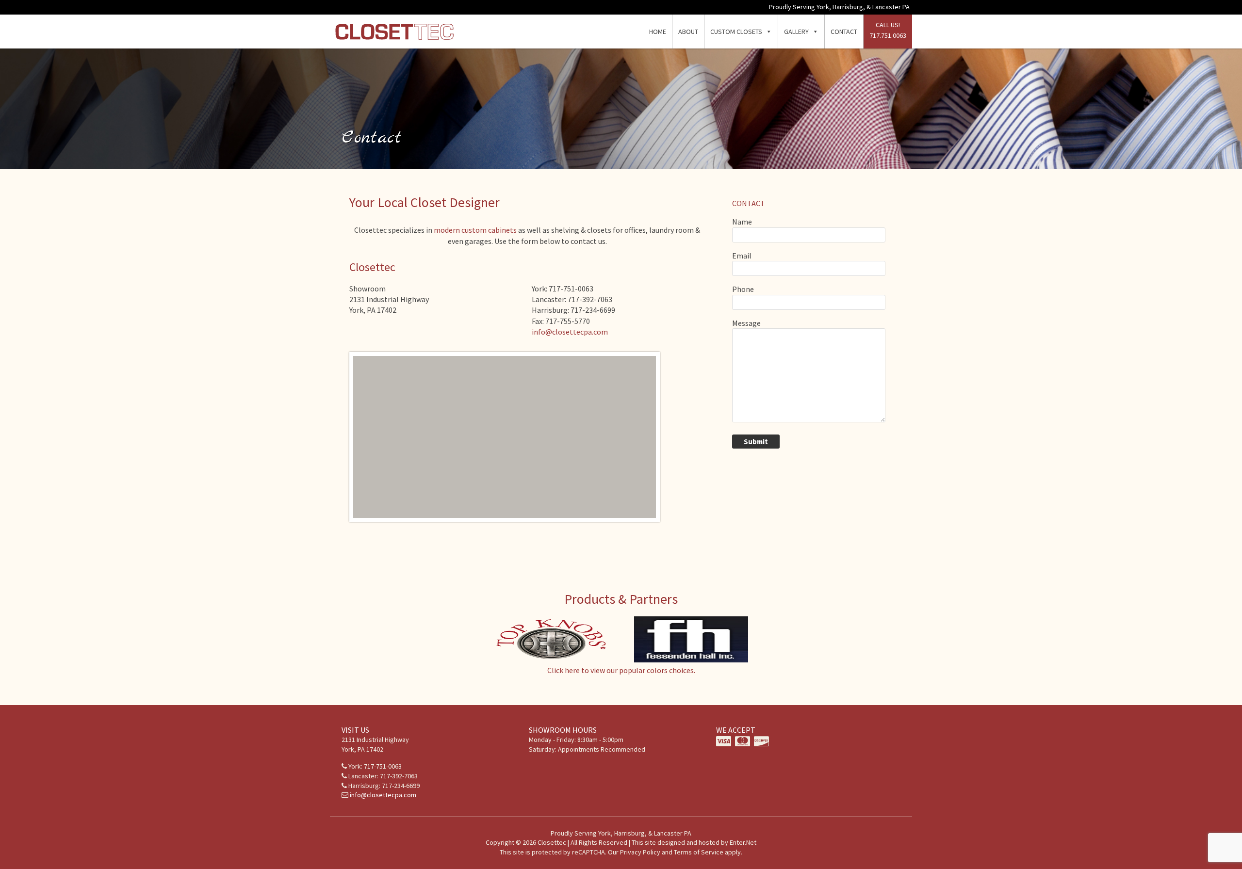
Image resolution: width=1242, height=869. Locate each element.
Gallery (796, 31)
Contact (844, 31)
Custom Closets (736, 31)
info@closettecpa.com (570, 332)
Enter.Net (743, 842)
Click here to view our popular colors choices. (621, 670)
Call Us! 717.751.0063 (887, 30)
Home (657, 31)
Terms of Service (698, 852)
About (688, 31)
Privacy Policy (640, 852)
